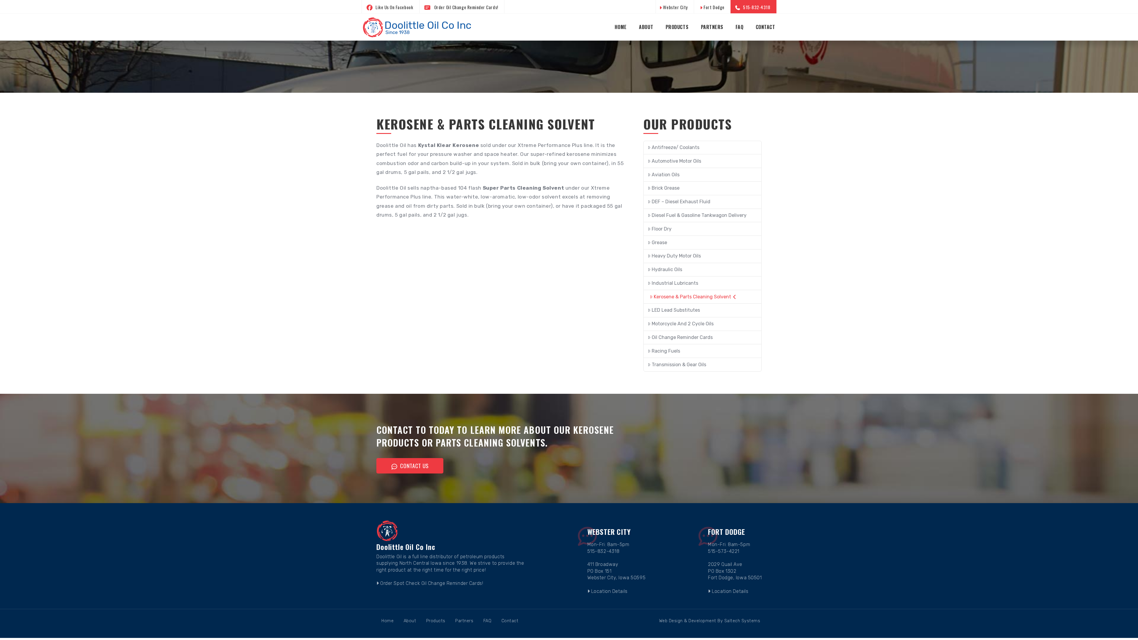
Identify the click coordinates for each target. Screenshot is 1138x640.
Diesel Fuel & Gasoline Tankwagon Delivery (699, 215)
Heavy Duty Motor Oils (676, 256)
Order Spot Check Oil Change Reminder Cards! (431, 583)
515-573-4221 (723, 551)
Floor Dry (662, 229)
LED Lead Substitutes (676, 310)
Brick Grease (666, 188)
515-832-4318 (603, 551)
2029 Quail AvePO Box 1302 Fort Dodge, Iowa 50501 (735, 570)
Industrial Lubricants (675, 283)
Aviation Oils (666, 174)
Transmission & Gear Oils (679, 364)
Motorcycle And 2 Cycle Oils (683, 324)
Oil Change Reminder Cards (682, 337)
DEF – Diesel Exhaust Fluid (681, 201)
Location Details (609, 591)
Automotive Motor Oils (676, 161)
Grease (659, 242)
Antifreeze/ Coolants (675, 147)
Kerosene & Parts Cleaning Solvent (692, 297)
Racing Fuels (666, 351)
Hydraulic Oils (667, 269)
